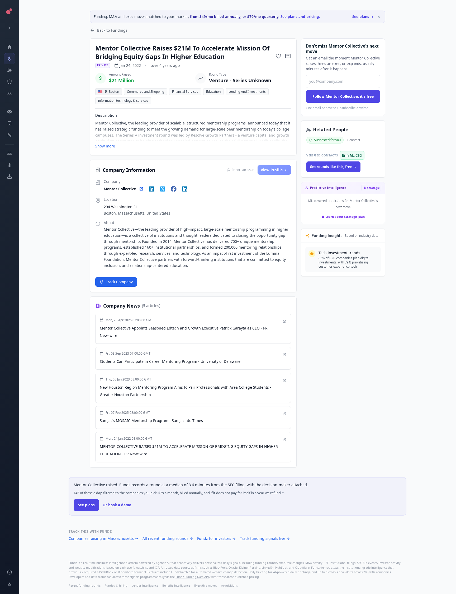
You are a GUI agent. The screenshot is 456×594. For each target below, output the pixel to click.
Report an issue (243, 170)
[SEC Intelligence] (9, 81)
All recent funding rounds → (167, 538)
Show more (105, 145)
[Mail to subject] (288, 56)
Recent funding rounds (85, 585)
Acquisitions (229, 585)
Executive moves (205, 585)
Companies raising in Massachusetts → (103, 538)
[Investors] (9, 93)
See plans (86, 505)
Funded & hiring (116, 585)
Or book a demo (117, 505)
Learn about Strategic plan (345, 217)
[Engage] (9, 153)
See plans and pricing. (300, 16)
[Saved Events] (9, 123)
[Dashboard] (9, 47)
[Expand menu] (9, 28)
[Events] (9, 58)
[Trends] (9, 164)
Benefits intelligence (176, 585)
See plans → (363, 16)
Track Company (119, 281)
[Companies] (9, 70)
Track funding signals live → (265, 538)
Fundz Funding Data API (192, 577)
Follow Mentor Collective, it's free (343, 96)
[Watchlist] (9, 111)
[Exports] (9, 176)
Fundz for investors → (216, 538)
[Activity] (9, 135)
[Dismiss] (378, 16)
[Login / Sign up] (9, 583)
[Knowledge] (9, 572)
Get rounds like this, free (331, 166)
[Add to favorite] (278, 56)
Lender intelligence (145, 585)
